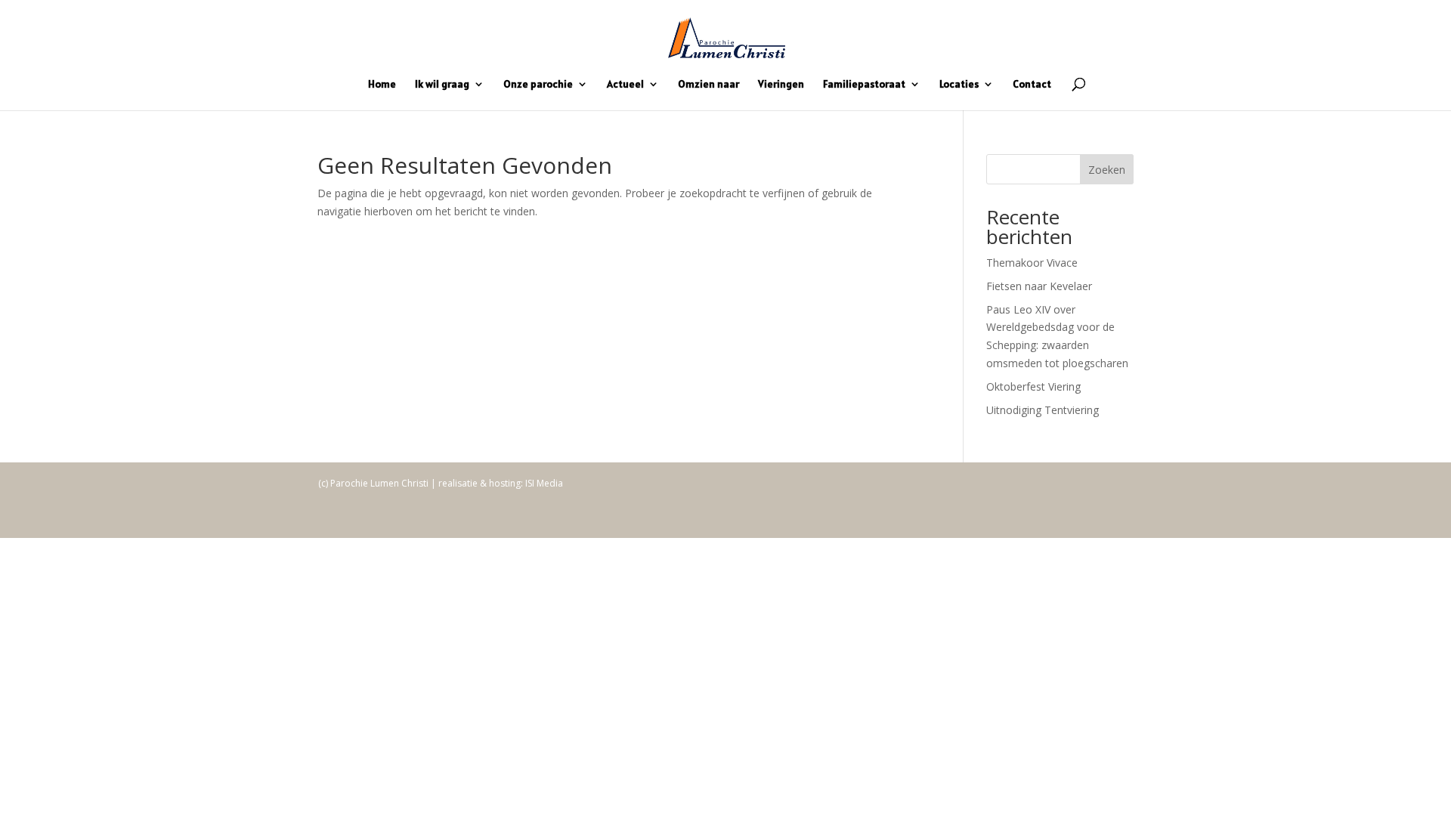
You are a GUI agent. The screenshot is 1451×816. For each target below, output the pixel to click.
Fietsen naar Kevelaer (1039, 286)
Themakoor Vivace (1032, 262)
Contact (1032, 85)
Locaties (959, 85)
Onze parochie (538, 85)
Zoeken (1106, 169)
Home (382, 85)
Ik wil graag (442, 85)
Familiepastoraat (864, 85)
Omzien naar (708, 85)
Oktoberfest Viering (1033, 386)
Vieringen (781, 85)
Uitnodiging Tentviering (1042, 410)
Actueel (625, 85)
